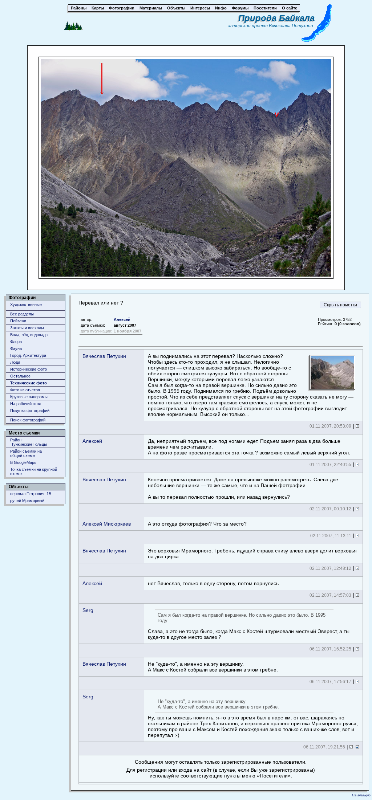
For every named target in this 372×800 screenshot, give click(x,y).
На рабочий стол (25, 403)
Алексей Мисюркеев (106, 524)
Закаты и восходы (27, 328)
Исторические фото (28, 369)
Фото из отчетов (25, 390)
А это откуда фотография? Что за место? (197, 524)
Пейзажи (18, 321)
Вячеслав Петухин (104, 356)
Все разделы (22, 314)
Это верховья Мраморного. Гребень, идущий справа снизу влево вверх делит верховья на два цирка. (252, 553)
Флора (16, 341)
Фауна (16, 348)
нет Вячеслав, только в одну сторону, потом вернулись (213, 583)
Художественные (26, 304)
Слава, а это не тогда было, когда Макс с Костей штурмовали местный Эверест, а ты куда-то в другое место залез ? (248, 626)
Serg (87, 610)
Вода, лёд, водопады (29, 334)
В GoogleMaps (23, 462)
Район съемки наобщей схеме (26, 453)
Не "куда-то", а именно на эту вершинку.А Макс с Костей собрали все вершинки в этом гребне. (213, 667)
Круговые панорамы (29, 397)
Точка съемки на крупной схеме (33, 471)
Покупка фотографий (29, 410)
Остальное (20, 376)
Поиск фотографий (27, 420)
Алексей (122, 319)
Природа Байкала (276, 18)
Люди (15, 362)
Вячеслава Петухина (291, 25)
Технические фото (28, 383)
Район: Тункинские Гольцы (28, 442)
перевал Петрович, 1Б (30, 493)
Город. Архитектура (28, 355)
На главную (361, 795)
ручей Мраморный (27, 500)
